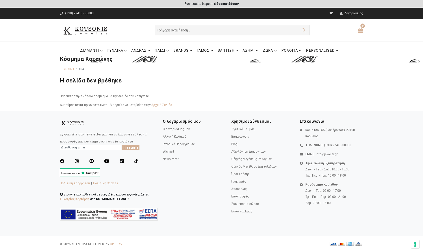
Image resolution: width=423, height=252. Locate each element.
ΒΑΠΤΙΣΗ (226, 50)
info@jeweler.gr (327, 154)
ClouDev (116, 244)
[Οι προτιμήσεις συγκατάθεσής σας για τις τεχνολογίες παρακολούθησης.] (415, 244)
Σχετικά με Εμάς (243, 129)
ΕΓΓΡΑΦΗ (130, 148)
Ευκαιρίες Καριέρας (74, 199)
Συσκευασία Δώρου (245, 204)
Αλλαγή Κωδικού (174, 136)
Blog (234, 144)
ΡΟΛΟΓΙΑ (289, 50)
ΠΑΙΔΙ (160, 50)
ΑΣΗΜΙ (249, 50)
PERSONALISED (320, 50)
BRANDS (181, 50)
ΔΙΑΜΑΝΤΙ (89, 50)
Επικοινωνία (240, 136)
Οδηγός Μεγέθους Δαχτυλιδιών (254, 166)
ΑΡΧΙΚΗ (68, 69)
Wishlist (168, 151)
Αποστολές (239, 189)
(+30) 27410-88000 (337, 145)
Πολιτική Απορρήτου (75, 183)
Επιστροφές (240, 196)
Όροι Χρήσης (240, 174)
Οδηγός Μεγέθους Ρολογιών (251, 159)
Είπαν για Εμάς (241, 211)
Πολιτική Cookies (105, 183)
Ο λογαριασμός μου (176, 129)
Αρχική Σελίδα (161, 105)
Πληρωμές (238, 181)
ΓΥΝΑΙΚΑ (115, 50)
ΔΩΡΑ (268, 50)
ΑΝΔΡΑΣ (139, 50)
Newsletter (171, 159)
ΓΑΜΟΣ (203, 50)
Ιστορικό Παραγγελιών (179, 144)
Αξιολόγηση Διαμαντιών (248, 151)
